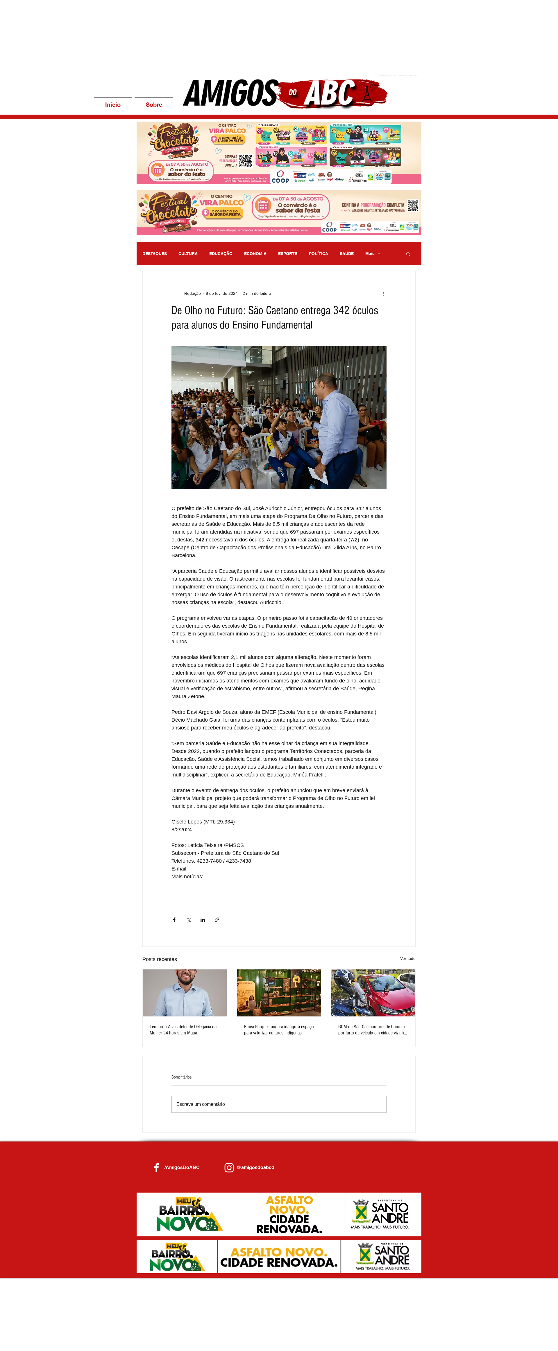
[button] (279, 153)
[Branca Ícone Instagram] (229, 1168)
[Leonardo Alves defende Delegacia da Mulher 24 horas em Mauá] (185, 992)
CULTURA (188, 253)
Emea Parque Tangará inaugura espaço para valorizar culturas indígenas (279, 1030)
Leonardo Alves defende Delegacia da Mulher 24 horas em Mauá (183, 1030)
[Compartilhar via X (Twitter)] (188, 919)
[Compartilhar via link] (217, 919)
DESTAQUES (154, 253)
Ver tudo (408, 958)
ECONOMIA (255, 253)
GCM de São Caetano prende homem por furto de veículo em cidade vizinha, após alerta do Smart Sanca (372, 1030)
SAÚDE (347, 253)
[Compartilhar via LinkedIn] (202, 919)
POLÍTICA (318, 253)
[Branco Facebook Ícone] (156, 1167)
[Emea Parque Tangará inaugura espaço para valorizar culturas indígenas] (279, 992)
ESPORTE (287, 253)
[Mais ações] (383, 293)
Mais (370, 253)
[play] (409, 179)
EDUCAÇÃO (221, 253)
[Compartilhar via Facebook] (174, 919)
